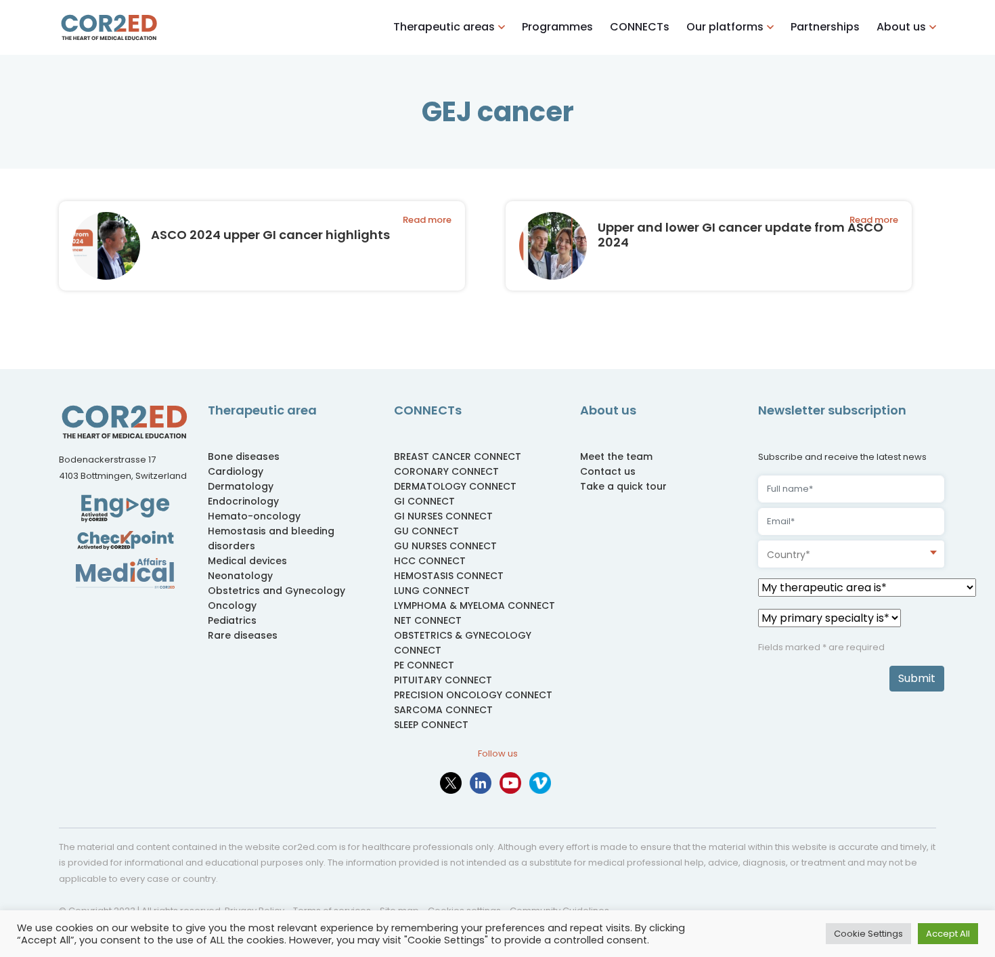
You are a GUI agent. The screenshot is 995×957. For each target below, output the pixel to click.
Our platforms (725, 27)
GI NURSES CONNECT (443, 516)
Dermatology (240, 486)
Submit (916, 678)
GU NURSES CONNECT (445, 546)
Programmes (557, 27)
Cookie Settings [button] (868, 933)
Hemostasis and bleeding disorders (271, 538)
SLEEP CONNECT (431, 724)
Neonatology (240, 575)
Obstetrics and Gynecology (276, 590)
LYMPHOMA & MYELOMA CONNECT (474, 605)
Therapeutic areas (444, 27)
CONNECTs (639, 27)
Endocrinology (243, 501)
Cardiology (235, 471)
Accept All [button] (948, 933)
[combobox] (851, 554)
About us (901, 27)
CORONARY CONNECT (446, 471)
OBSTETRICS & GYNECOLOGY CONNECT (462, 643)
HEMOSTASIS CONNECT (449, 575)
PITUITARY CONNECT (443, 680)
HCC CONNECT (430, 561)
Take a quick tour (623, 486)
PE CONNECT (424, 665)
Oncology (232, 605)
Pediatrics (232, 620)
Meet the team (616, 456)
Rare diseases (243, 635)
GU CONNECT (426, 531)
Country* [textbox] (788, 554)
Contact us (608, 471)
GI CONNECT (424, 501)
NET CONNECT (428, 620)
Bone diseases (244, 456)
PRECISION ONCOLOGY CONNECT (473, 695)
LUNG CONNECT (432, 590)
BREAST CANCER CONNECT (457, 456)
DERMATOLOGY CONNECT (455, 486)
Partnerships (825, 27)
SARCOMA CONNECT (443, 710)
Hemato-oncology (254, 516)
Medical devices (247, 561)
